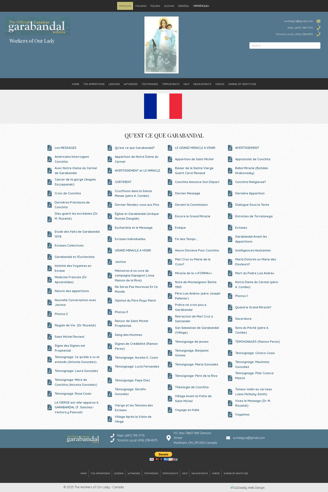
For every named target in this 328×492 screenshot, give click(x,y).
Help (186, 84)
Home (75, 84)
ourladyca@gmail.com (249, 438)
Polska (155, 5)
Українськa (201, 5)
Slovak (169, 5)
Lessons (114, 84)
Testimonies (150, 84)
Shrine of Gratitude (242, 84)
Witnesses (131, 84)
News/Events (202, 84)
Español (183, 5)
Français (125, 5)
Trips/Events (171, 84)
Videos (219, 84)
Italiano (141, 5)
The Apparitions (94, 84)
